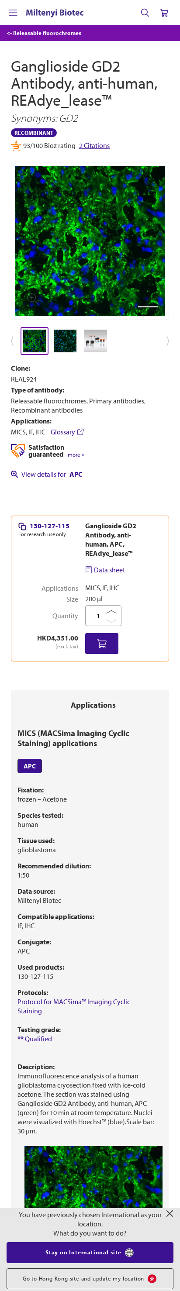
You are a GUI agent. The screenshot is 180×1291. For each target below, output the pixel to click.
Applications (93, 705)
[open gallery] (90, 241)
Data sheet (109, 569)
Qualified (34, 1038)
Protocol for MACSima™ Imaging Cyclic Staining (73, 1006)
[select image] (34, 341)
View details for (52, 474)
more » (76, 455)
